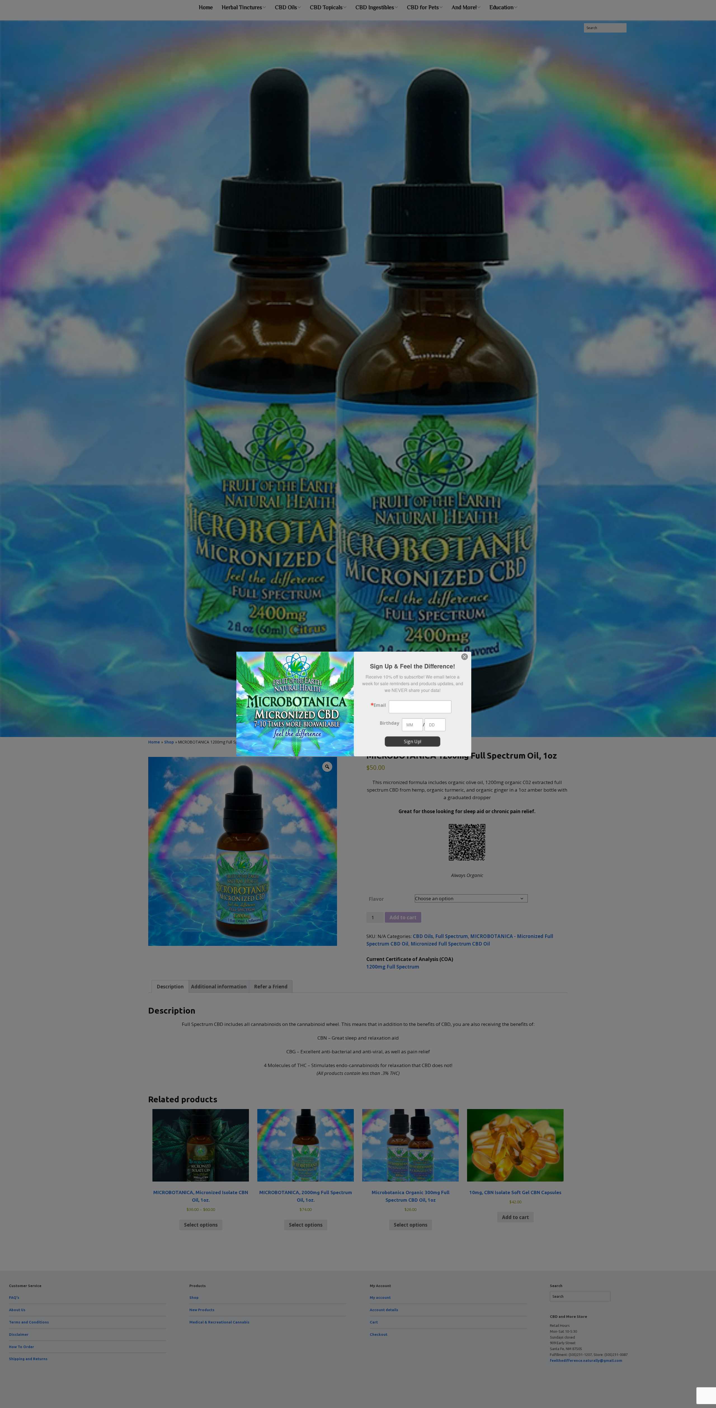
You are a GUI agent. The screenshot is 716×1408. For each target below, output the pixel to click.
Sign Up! (412, 741)
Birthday (389, 723)
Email (380, 705)
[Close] (465, 656)
